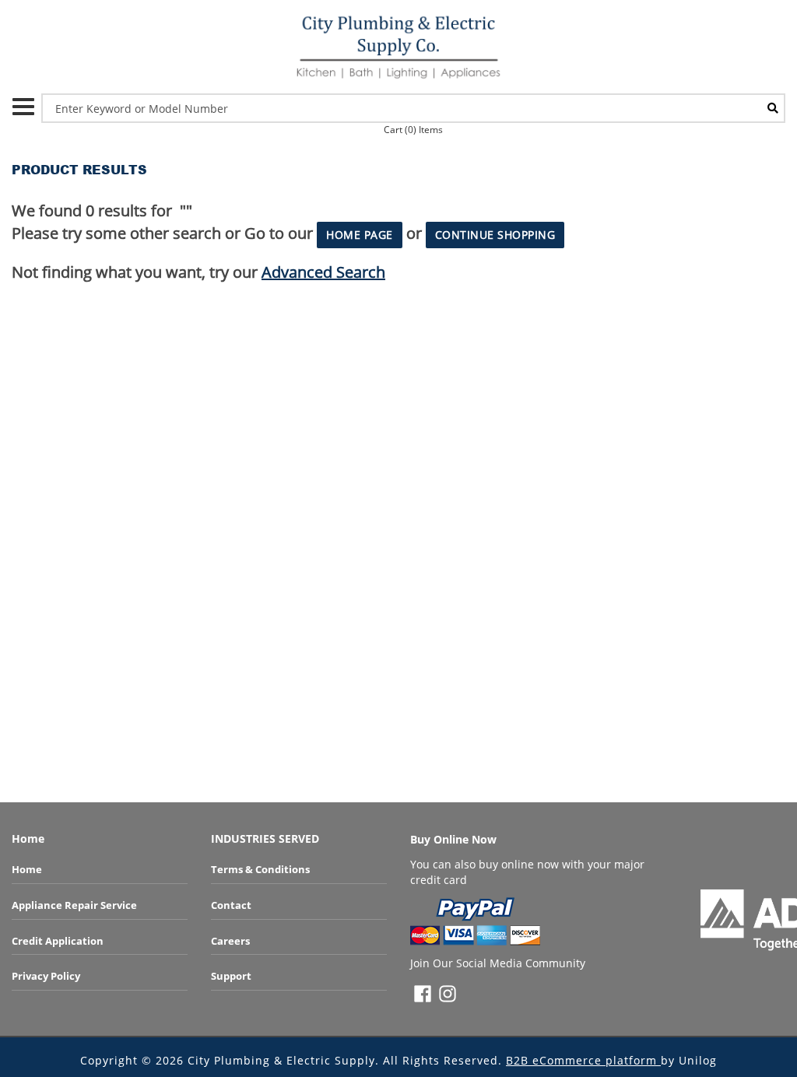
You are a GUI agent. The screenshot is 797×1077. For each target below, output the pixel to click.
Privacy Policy (46, 976)
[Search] (773, 108)
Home (27, 869)
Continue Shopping (495, 234)
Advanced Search (323, 271)
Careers (230, 941)
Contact (231, 905)
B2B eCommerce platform (583, 1060)
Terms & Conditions (260, 869)
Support (231, 976)
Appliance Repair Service (74, 905)
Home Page (359, 234)
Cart (413, 129)
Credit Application (58, 941)
